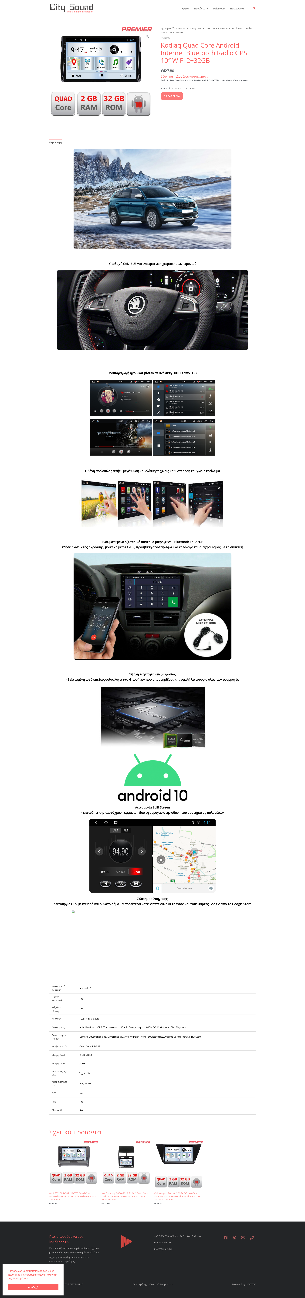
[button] (254, 8)
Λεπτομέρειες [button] (20, 1278)
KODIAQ (191, 28)
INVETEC (251, 1284)
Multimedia (219, 8)
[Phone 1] (251, 1237)
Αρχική (185, 8)
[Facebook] (225, 1237)
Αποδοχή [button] (33, 1287)
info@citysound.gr (163, 1248)
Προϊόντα (199, 8)
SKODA (181, 28)
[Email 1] (243, 1237)
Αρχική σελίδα (168, 28)
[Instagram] (234, 1237)
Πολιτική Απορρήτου (161, 1284)
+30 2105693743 (162, 1242)
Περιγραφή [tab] (55, 142)
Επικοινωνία (237, 8)
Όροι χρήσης (140, 1284)
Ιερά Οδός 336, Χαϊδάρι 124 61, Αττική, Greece (178, 1236)
